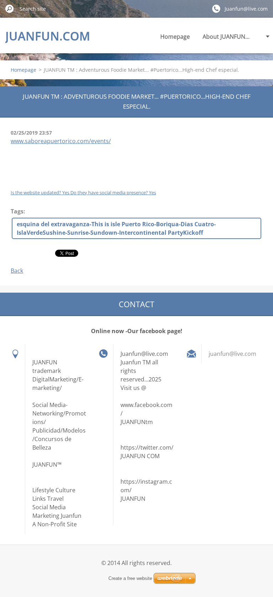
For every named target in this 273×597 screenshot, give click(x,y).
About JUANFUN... (226, 36)
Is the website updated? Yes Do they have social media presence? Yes (83, 192)
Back (17, 271)
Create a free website (130, 578)
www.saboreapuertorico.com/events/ (61, 141)
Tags (17, 211)
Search (9, 8)
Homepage (175, 36)
